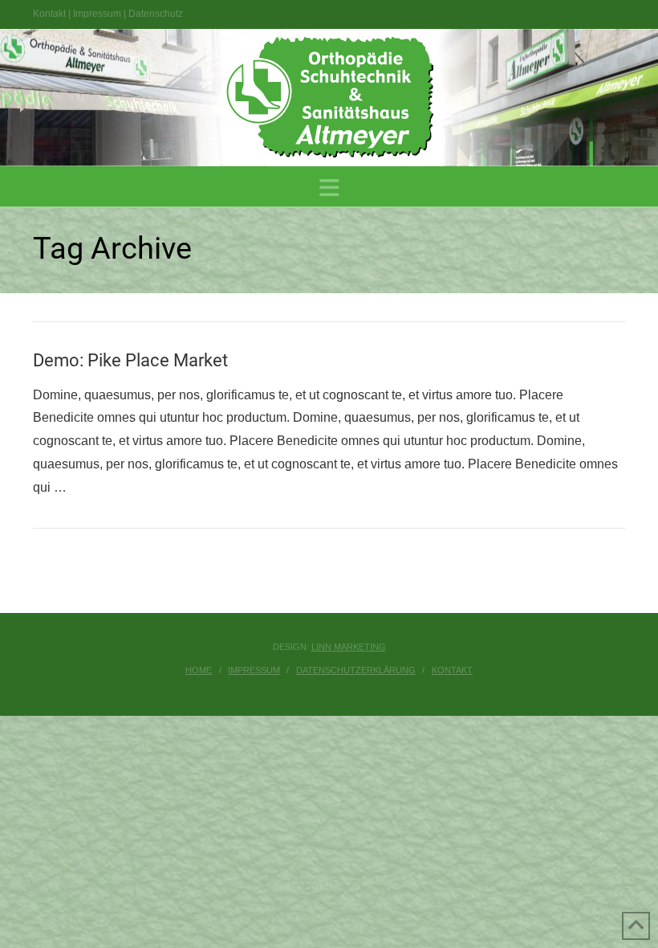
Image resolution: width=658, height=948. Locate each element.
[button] (329, 188)
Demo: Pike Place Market (130, 359)
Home (198, 670)
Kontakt (49, 13)
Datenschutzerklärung (356, 670)
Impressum (97, 13)
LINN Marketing (348, 647)
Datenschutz (155, 13)
